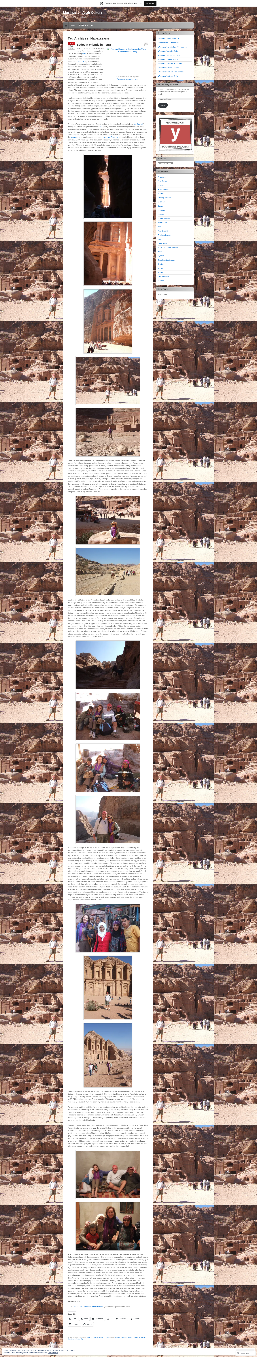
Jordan (95, 1337)
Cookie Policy (53, 1353)
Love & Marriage (164, 218)
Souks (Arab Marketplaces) (168, 248)
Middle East (162, 223)
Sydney (161, 256)
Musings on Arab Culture (83, 12)
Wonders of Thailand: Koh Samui (170, 64)
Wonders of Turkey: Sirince (168, 59)
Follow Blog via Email (168, 84)
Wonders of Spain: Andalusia (168, 39)
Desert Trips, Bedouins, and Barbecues (88, 1307)
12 (146, 44)
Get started (150, 3)
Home (66, 25)
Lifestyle (101, 1337)
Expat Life (89, 1337)
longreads (142, 1337)
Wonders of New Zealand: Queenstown (172, 47)
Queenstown (162, 243)
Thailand (161, 264)
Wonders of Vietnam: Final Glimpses (171, 72)
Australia (161, 194)
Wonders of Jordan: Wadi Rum (169, 55)
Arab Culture (162, 181)
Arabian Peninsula (111, 137)
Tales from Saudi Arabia (166, 260)
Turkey (160, 272)
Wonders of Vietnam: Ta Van (168, 76)
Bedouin (81, 62)
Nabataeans (75, 137)
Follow (162, 105)
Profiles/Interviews (164, 235)
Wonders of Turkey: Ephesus (168, 68)
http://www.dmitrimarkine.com (127, 79)
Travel (107, 1337)
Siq (101, 127)
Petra (84, 54)
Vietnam (161, 281)
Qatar (160, 239)
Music (160, 227)
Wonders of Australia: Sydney (168, 51)
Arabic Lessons (163, 189)
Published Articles (86, 25)
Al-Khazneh (138, 124)
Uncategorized (163, 277)
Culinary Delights (164, 198)
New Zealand (163, 231)
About (73, 25)
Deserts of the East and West (168, 43)
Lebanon (161, 210)
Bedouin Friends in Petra (94, 44)
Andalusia (161, 177)
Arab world (162, 185)
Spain (160, 252)
